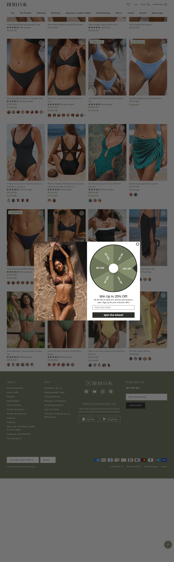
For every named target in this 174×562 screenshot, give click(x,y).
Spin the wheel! (113, 315)
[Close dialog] (137, 244)
